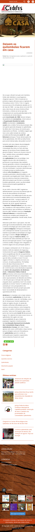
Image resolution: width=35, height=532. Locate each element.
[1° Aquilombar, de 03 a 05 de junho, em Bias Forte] (29, 498)
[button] (25, 1)
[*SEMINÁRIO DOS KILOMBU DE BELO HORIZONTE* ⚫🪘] (29, 507)
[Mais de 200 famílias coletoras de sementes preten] (13, 498)
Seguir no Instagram (18, 513)
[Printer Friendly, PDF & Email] (9, 341)
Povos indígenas (6, 355)
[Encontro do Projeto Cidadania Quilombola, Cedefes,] (5, 507)
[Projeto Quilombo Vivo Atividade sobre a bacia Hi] (21, 507)
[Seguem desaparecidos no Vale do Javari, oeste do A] (21, 498)
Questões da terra (6, 359)
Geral (2, 369)
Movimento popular (7, 366)
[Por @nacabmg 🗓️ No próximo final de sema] (5, 498)
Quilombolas (5, 362)
